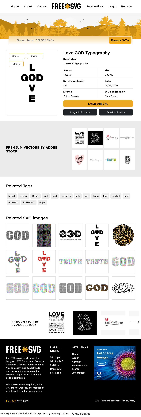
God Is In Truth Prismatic (97, 268)
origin (42, 202)
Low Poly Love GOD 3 (44, 268)
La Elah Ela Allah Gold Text (123, 241)
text (126, 196)
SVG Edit (54, 365)
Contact (42, 6)
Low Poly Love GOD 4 (44, 241)
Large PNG (80, 112)
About (28, 6)
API (97, 401)
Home (15, 6)
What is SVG (56, 361)
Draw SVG (55, 369)
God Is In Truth (70, 269)
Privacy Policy (128, 401)
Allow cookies (81, 413)
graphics (66, 196)
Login (112, 6)
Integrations (95, 6)
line (86, 196)
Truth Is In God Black (18, 241)
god (54, 196)
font (46, 196)
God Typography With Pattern (70, 292)
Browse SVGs (120, 40)
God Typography (96, 294)
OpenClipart (111, 96)
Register (126, 6)
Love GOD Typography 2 (97, 241)
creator (24, 196)
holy (77, 196)
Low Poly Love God (17, 268)
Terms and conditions (110, 401)
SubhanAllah (121, 295)
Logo (96, 196)
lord (105, 196)
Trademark (29, 202)
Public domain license (79, 367)
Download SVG (98, 103)
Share (15, 56)
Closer (65, 243)
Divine (35, 196)
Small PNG (116, 112)
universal (13, 202)
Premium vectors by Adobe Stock (31, 149)
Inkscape (55, 357)
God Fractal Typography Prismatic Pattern (17, 290)
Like (16, 64)
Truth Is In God (43, 295)
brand (11, 196)
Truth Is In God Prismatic (123, 268)
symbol (116, 196)
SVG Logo (55, 372)
